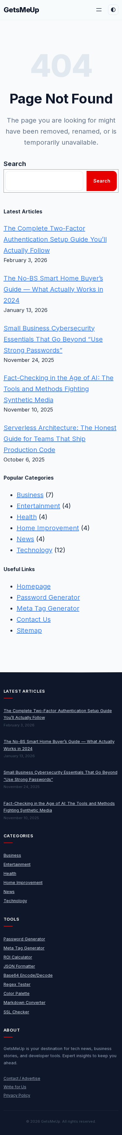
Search (15, 164)
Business (30, 495)
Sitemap (29, 630)
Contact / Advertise (22, 1078)
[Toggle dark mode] (113, 10)
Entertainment (38, 506)
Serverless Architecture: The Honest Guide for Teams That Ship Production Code (60, 439)
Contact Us (34, 619)
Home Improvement (48, 528)
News (25, 539)
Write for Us (15, 1086)
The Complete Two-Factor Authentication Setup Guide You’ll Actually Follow (55, 239)
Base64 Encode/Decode (28, 975)
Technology (34, 550)
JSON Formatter (19, 966)
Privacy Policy (17, 1095)
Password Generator (48, 597)
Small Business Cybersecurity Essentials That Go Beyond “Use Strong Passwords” (53, 339)
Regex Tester (17, 984)
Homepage (34, 586)
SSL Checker (16, 1012)
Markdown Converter (25, 1002)
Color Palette (17, 993)
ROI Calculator (18, 957)
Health (27, 517)
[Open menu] (99, 10)
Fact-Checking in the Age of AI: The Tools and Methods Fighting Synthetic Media (59, 389)
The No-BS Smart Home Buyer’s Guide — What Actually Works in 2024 (53, 289)
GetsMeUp (21, 10)
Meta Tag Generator (48, 608)
